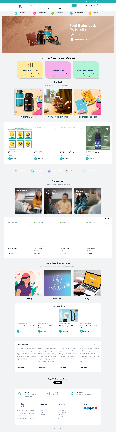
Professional (43, 414)
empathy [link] (34, 350)
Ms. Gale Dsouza (90, 248)
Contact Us (60, 416)
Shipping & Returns (62, 412)
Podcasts (57, 298)
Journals (43, 151)
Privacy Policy (61, 410)
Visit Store (95, 12)
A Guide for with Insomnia (47, 326)
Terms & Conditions (62, 408)
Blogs (87, 298)
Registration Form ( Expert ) (64, 418)
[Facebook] (86, 1)
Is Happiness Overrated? (87, 326)
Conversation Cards (13, 153)
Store (41, 412)
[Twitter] (90, 1)
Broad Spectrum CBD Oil (66, 153)
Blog (41, 416)
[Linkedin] (100, 1)
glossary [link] (85, 73)
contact (42, 418)
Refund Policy (61, 414)
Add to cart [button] (14, 158)
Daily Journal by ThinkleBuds (42, 153)
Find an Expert (59, 12)
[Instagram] (93, 1)
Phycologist (14, 246)
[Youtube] (96, 1)
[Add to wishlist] (30, 129)
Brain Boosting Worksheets (93, 153)
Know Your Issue (42, 12)
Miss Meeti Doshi (38, 248)
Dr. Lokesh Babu (12, 248)
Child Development (12, 151)
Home (41, 408)
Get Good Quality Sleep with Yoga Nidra (68, 326)
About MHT (22, 12)
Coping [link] (46, 326)
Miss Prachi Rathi (64, 248)
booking (9, 246)
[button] (57, 382)
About (41, 410)
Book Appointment (79, 12)
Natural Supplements (64, 151)
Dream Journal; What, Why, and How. (25, 326)
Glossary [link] (28, 298)
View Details (11, 253)
